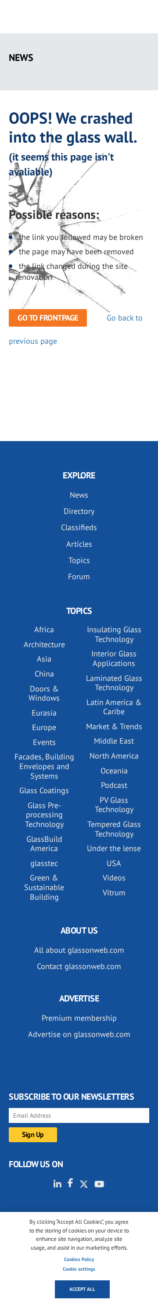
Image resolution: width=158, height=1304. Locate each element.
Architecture (44, 644)
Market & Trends (114, 726)
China (44, 674)
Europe (44, 727)
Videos (114, 878)
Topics (79, 560)
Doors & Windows (44, 693)
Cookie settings (79, 1269)
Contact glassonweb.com (79, 966)
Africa (44, 629)
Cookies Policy (79, 1259)
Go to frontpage (48, 318)
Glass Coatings (44, 790)
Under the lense (114, 848)
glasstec (44, 863)
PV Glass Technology (114, 805)
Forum (79, 576)
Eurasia (44, 713)
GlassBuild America (44, 844)
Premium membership (79, 1018)
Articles (79, 544)
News (79, 495)
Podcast (114, 785)
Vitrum (114, 892)
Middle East (114, 741)
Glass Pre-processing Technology (44, 814)
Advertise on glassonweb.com (79, 1034)
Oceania (114, 771)
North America (114, 756)
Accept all (82, 1289)
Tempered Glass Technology (114, 829)
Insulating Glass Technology (114, 634)
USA (114, 863)
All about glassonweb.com (79, 950)
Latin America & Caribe (114, 707)
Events (44, 742)
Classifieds (79, 527)
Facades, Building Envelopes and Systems (44, 766)
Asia (44, 659)
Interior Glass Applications (113, 658)
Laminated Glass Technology (114, 683)
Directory (79, 511)
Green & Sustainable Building (44, 887)
